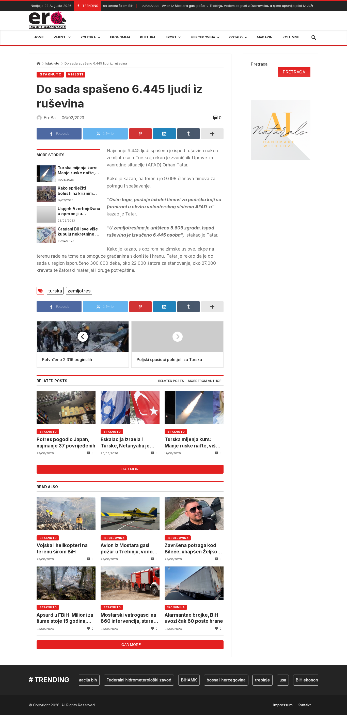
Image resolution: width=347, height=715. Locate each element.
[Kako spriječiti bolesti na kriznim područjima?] (46, 194)
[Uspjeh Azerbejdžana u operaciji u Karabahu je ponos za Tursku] (46, 214)
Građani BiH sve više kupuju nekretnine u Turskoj (78, 232)
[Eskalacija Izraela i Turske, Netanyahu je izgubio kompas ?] (130, 407)
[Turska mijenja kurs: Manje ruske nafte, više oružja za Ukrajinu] (46, 173)
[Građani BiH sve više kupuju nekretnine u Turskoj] (46, 235)
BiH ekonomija (300, 679)
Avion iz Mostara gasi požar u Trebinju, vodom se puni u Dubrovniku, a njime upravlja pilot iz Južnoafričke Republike (232, 6)
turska (55, 290)
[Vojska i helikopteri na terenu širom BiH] (66, 513)
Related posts (171, 381)
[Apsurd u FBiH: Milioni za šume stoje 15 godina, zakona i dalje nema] (66, 583)
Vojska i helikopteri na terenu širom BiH (62, 548)
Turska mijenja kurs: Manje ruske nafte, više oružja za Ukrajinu (78, 170)
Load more (130, 469)
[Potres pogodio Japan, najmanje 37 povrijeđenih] (66, 407)
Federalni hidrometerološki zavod (129, 679)
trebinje (253, 679)
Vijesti (75, 74)
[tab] (171, 381)
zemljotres (79, 290)
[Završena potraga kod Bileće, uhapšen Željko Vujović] (194, 513)
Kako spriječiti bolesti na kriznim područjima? (75, 191)
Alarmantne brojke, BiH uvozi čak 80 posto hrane (194, 618)
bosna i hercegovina (216, 679)
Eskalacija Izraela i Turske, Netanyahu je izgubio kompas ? (125, 443)
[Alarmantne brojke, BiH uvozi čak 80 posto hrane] (194, 583)
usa (273, 679)
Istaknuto (52, 63)
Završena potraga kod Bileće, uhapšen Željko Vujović (191, 548)
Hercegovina (114, 537)
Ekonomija (176, 607)
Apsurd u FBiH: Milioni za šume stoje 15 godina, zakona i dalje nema (65, 618)
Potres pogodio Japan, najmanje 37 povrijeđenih (66, 442)
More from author (205, 381)
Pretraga (259, 64)
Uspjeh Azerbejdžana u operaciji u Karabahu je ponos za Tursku (79, 211)
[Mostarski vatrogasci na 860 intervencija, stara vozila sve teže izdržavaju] (130, 583)
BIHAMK (180, 679)
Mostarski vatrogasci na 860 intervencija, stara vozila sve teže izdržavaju (128, 618)
